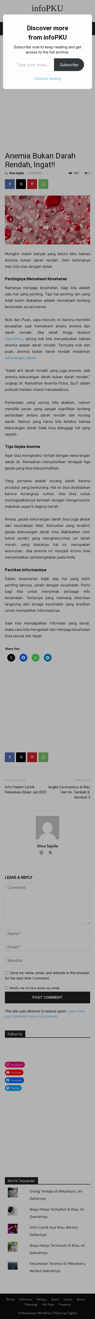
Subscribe (69, 64)
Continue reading (47, 78)
